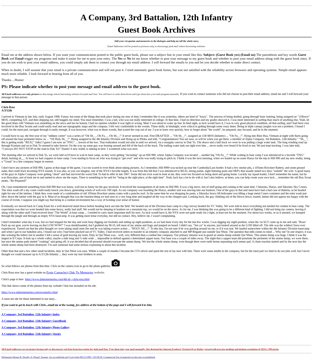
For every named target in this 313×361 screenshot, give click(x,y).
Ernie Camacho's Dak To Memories (69, 272)
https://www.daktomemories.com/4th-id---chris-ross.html (57, 279)
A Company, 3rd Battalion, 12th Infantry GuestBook (33, 320)
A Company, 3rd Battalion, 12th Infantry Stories (31, 333)
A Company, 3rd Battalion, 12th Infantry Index (30, 314)
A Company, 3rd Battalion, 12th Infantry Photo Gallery (35, 327)
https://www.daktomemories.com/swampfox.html (29, 292)
